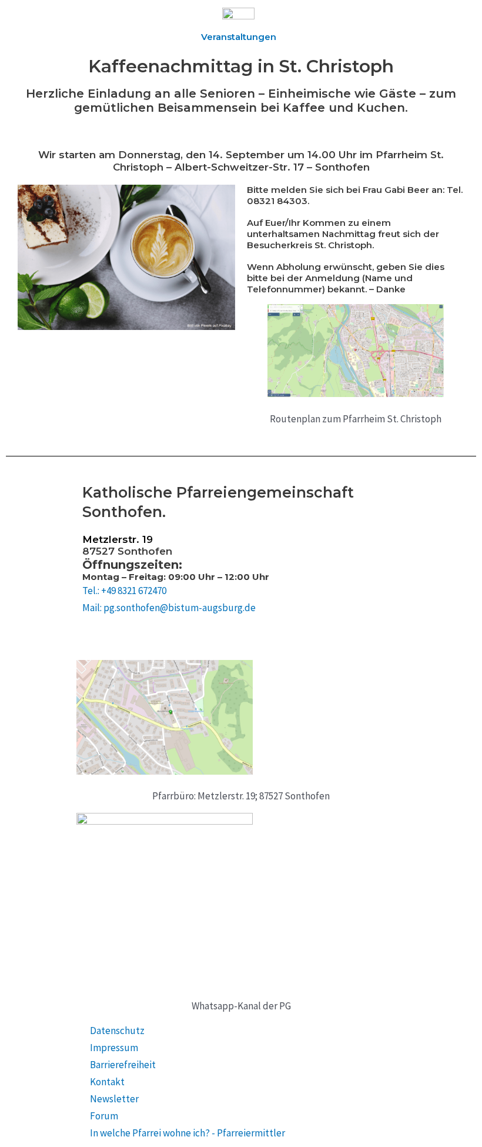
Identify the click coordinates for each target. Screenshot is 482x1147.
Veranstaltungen (238, 36)
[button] (130, 24)
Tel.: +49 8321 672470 (124, 590)
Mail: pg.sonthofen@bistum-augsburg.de (169, 607)
